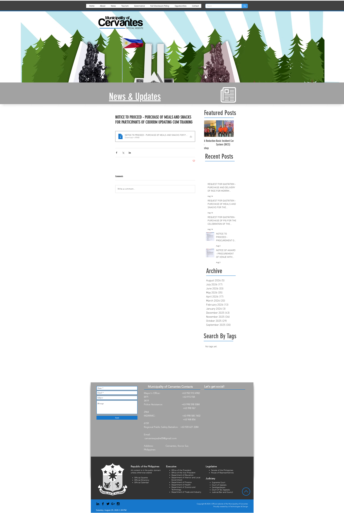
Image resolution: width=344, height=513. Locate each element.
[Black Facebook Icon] (103, 504)
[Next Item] (229, 128)
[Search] (245, 6)
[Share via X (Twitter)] (123, 152)
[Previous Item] (208, 128)
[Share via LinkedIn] (129, 152)
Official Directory (141, 480)
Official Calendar (141, 482)
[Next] (329, 57)
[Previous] (15, 57)
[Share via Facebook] (116, 152)
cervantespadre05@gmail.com (161, 438)
